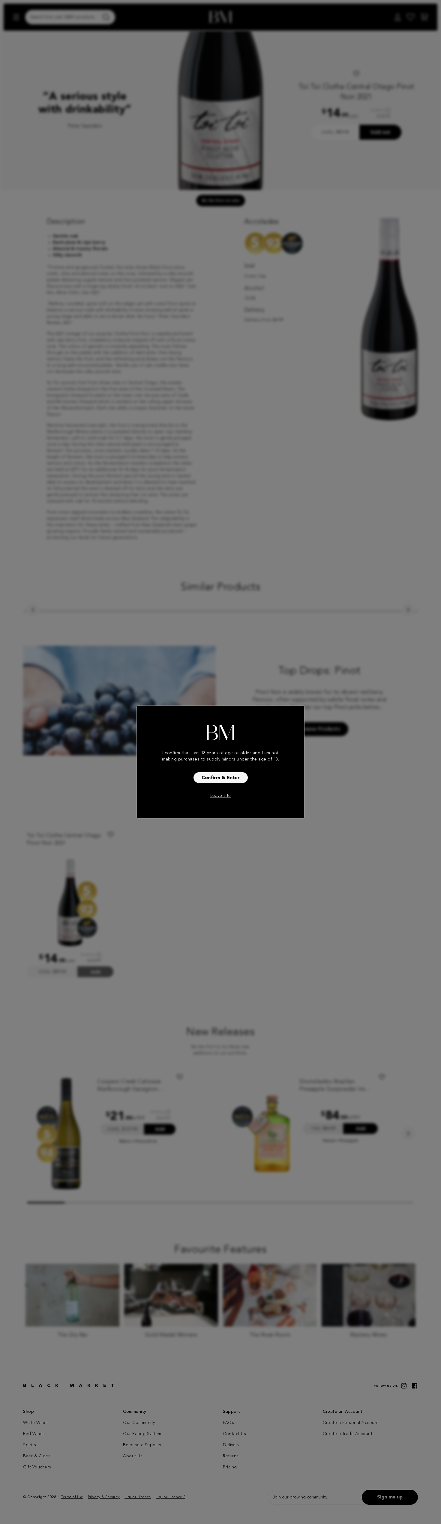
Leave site (220, 796)
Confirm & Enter (221, 778)
